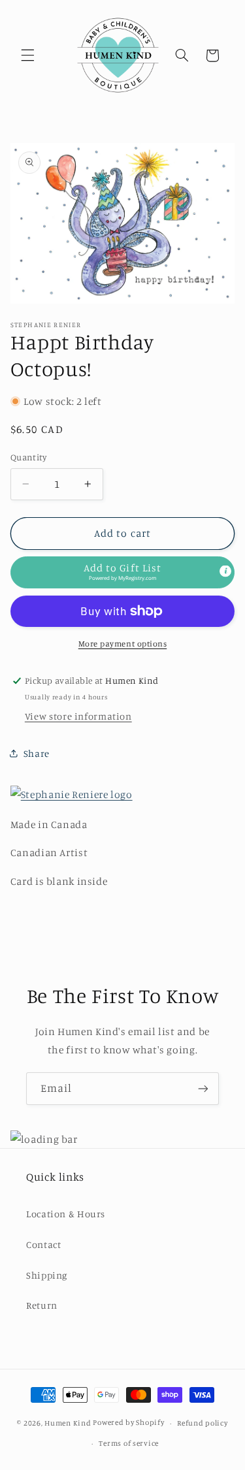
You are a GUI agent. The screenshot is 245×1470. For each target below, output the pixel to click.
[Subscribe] (203, 1088)
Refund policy (202, 1423)
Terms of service (129, 1443)
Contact (43, 1244)
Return (41, 1305)
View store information (78, 716)
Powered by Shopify (128, 1423)
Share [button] (37, 753)
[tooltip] (225, 571)
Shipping (46, 1275)
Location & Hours (65, 1213)
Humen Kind (67, 1423)
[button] (27, 55)
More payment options (122, 643)
